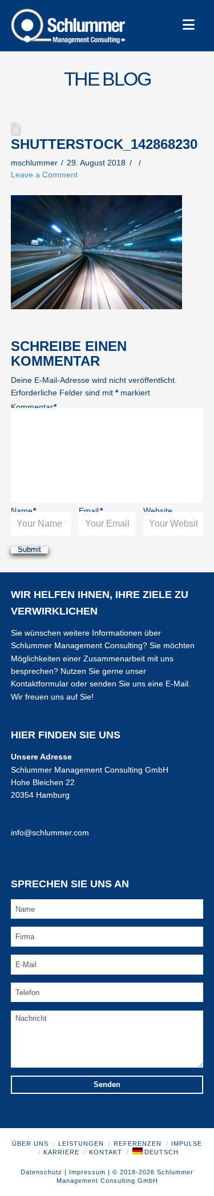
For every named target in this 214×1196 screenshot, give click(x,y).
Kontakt (105, 1152)
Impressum (87, 1172)
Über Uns (30, 1143)
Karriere (61, 1152)
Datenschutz (41, 1172)
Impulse (186, 1143)
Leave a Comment (44, 174)
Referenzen (137, 1143)
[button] (188, 24)
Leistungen (81, 1143)
